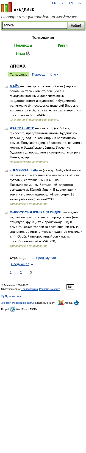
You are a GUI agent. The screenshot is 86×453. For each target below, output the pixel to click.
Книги (63, 45)
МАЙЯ (14, 86)
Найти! (76, 25)
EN (54, 3)
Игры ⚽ (23, 53)
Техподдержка (29, 289)
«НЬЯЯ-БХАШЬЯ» (24, 170)
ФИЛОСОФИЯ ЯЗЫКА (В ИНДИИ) (36, 212)
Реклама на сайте (49, 289)
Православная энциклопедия (29, 162)
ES (71, 3)
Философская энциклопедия (28, 204)
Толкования (43, 38)
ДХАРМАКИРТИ (22, 128)
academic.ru (17, 7)
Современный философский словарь (34, 120)
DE (63, 3)
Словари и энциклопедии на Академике (39, 17)
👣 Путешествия (11, 296)
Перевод (38, 74)
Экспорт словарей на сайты (17, 302)
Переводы (23, 45)
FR (79, 3)
